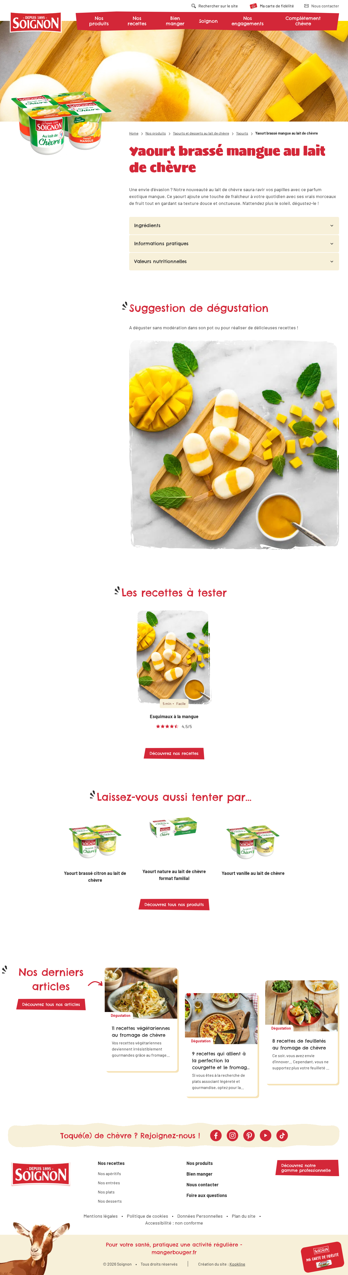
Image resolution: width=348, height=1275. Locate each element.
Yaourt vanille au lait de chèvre (253, 873)
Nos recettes (137, 21)
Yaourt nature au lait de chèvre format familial (174, 875)
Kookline (237, 1263)
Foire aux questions (206, 1195)
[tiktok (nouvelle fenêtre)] (282, 1135)
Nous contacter (202, 1184)
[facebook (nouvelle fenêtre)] (216, 1135)
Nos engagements (248, 21)
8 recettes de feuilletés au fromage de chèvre (299, 1044)
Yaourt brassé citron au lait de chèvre (95, 876)
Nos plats (106, 1191)
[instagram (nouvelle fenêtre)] (232, 1135)
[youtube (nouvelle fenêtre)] (265, 1135)
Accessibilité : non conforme (174, 1223)
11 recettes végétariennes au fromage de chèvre (141, 1031)
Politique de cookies (147, 1216)
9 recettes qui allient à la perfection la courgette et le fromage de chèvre (221, 1064)
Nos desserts (110, 1201)
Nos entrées (109, 1182)
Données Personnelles (200, 1216)
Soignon (208, 21)
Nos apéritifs (109, 1173)
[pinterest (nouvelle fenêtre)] (249, 1135)
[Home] (36, 23)
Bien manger (175, 21)
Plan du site (244, 1216)
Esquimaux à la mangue (174, 716)
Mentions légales (101, 1216)
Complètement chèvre (303, 21)
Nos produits (99, 21)
